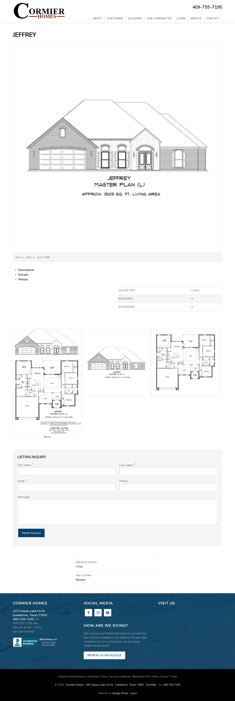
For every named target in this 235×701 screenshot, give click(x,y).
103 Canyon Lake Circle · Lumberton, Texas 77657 (115, 685)
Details (23, 275)
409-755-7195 (207, 7)
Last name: (127, 465)
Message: (23, 497)
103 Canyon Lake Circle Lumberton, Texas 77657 (30, 613)
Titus (86, 564)
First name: (25, 465)
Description (26, 270)
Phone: (123, 481)
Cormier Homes (40, 11)
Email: (22, 481)
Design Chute (120, 693)
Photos (23, 279)
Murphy (83, 578)
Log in (133, 693)
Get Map (151, 685)
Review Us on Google (104, 655)
